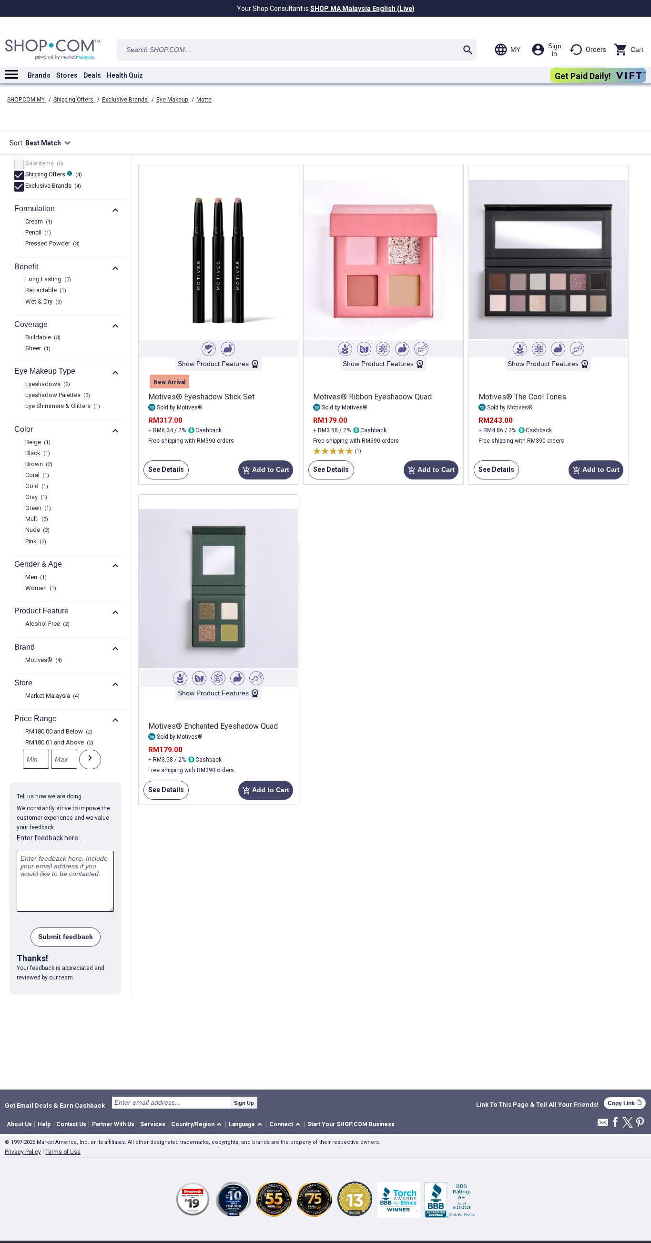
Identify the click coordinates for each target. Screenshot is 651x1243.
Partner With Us (113, 1124)
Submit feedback (65, 936)
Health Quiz (125, 75)
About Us (19, 1124)
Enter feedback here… (49, 838)
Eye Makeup (172, 99)
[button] (198, 1124)
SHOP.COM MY (26, 99)
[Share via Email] (603, 1125)
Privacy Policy (23, 1152)
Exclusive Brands (125, 99)
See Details (163, 472)
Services (152, 1124)
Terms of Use (63, 1152)
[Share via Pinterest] (640, 1123)
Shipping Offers (74, 99)
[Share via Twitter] (627, 1123)
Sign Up (244, 1103)
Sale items (43, 164)
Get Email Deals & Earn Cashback (55, 1105)
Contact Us (71, 1124)
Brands (39, 75)
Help (44, 1124)
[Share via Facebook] (615, 1122)
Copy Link (625, 1103)
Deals (92, 75)
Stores (67, 75)
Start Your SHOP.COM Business (351, 1124)
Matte (204, 99)
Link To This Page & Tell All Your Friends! (537, 1104)
